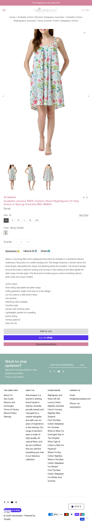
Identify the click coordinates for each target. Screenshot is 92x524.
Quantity (8, 242)
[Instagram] (63, 372)
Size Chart (83, 215)
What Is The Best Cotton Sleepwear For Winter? (56, 463)
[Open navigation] (17, 10)
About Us (8, 395)
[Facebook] (50, 372)
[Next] (88, 96)
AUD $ (77, 506)
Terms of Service (11, 409)
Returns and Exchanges (9, 404)
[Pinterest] (54, 372)
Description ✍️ (12, 251)
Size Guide (8, 399)
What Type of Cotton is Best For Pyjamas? (56, 445)
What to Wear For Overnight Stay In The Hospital (56, 434)
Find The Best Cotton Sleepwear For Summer (56, 423)
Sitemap (7, 417)
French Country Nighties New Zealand (55, 413)
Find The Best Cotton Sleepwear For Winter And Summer (56, 475)
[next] (87, 197)
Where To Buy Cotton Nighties (55, 454)
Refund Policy (10, 413)
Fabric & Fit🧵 (30, 251)
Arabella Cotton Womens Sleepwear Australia (41, 17)
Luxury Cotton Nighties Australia (56, 404)
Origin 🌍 (45, 251)
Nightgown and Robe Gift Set (55, 397)
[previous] (83, 197)
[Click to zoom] (84, 32)
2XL (37, 220)
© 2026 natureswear (13, 516)
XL (30, 220)
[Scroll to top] (87, 518)
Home (12, 17)
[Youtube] (59, 372)
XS (6, 220)
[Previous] (3, 96)
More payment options (46, 344)
